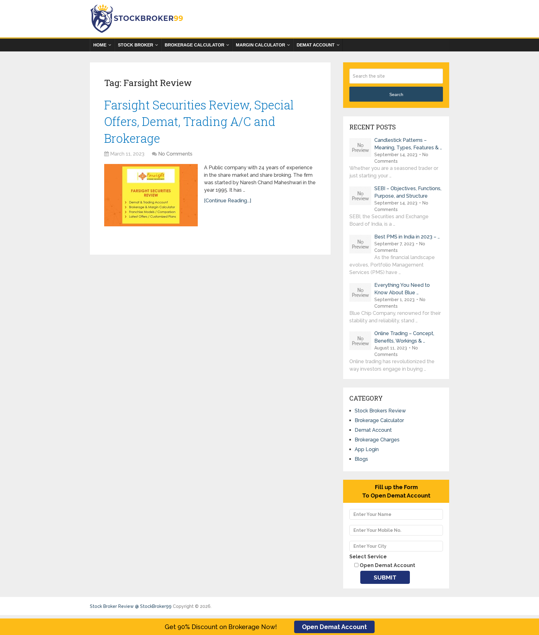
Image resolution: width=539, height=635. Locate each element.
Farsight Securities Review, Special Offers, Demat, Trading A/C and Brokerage (199, 121)
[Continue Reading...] (227, 201)
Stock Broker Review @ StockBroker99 (131, 606)
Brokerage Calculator (194, 44)
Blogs (361, 459)
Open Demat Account (334, 627)
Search (396, 94)
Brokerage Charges (377, 440)
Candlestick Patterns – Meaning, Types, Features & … (408, 144)
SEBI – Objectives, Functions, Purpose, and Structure (407, 192)
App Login (367, 449)
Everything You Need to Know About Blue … (402, 289)
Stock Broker (135, 44)
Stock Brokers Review (380, 411)
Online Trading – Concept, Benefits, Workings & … (404, 337)
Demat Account (316, 44)
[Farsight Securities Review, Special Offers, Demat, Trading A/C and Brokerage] (151, 195)
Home (99, 44)
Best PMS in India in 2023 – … (407, 237)
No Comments (175, 154)
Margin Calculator (260, 44)
